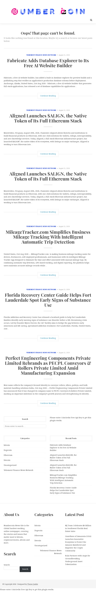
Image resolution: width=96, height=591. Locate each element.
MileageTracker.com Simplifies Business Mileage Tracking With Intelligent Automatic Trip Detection (48, 237)
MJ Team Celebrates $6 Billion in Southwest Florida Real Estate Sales (78, 528)
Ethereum (8, 455)
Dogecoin (8, 450)
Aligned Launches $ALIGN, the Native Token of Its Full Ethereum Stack (48, 118)
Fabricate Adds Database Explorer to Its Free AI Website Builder (48, 62)
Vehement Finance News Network (41, 55)
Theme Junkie (32, 584)
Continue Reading (48, 96)
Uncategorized (10, 465)
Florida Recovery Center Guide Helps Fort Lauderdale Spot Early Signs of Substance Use (48, 300)
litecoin (7, 460)
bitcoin (7, 445)
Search (7, 565)
